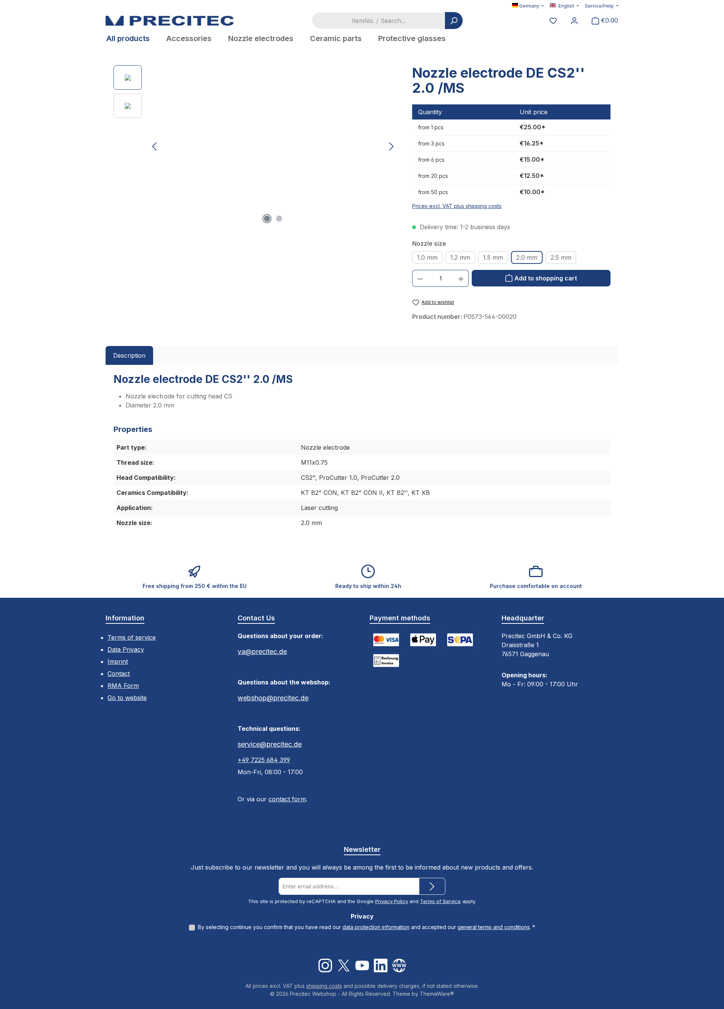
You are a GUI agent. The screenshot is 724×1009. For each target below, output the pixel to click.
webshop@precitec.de (273, 698)
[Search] (454, 20)
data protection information (376, 927)
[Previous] (155, 146)
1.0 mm (427, 257)
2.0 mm (526, 257)
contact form (287, 799)
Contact (118, 673)
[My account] (574, 20)
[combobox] (378, 20)
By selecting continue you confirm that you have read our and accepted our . (366, 927)
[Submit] (432, 886)
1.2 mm (460, 257)
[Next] (391, 146)
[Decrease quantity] (420, 278)
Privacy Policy (391, 901)
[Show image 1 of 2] (267, 219)
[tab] (129, 355)
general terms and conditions (493, 927)
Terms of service (131, 637)
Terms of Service (440, 901)
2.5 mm (561, 257)
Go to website (127, 697)
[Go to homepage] (170, 20)
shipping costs (324, 986)
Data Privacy (125, 649)
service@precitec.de (270, 744)
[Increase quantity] (461, 278)
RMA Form (123, 685)
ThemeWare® (437, 994)
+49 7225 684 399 (264, 760)
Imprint (117, 661)
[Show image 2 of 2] (279, 219)
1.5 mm (493, 257)
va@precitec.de (262, 651)
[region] (255, 146)
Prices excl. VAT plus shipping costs (457, 206)
